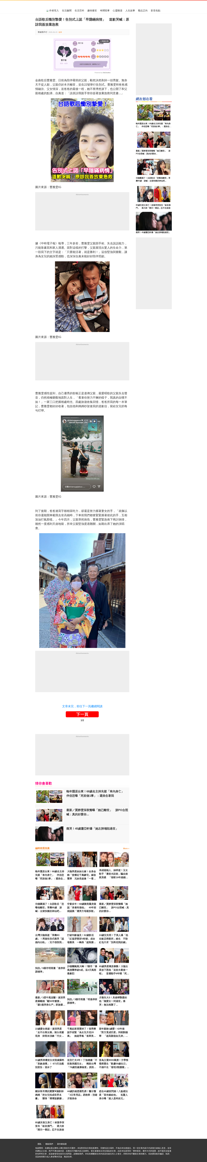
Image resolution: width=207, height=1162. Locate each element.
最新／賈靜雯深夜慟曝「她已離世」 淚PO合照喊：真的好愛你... (97, 812)
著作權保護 (62, 1144)
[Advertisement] (82, 213)
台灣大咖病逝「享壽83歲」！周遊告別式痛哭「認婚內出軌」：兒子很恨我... (49, 939)
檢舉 (60, 32)
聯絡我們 (49, 1144)
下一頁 (82, 714)
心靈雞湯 (117, 10)
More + (126, 848)
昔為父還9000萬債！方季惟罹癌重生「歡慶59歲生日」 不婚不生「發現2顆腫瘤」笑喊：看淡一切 (114, 1064)
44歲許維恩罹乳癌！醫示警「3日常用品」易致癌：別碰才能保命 (82, 1095)
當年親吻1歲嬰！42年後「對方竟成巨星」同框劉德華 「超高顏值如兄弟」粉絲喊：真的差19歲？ (113, 1032)
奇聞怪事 (105, 10)
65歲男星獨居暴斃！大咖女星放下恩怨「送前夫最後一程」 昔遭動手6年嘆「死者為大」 (114, 970)
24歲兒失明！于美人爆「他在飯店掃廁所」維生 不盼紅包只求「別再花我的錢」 (113, 939)
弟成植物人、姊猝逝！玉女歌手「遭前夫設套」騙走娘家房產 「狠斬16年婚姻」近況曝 (113, 874)
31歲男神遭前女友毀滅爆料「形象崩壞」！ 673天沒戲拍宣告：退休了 (49, 1064)
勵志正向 (143, 10)
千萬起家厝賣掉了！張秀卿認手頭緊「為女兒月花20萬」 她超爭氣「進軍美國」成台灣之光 (81, 1032)
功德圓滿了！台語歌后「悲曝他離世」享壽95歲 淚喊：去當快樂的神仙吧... (49, 907)
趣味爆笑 (92, 10)
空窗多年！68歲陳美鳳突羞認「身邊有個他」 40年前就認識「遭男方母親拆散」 (81, 907)
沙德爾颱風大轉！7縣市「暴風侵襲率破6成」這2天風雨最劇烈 (82, 970)
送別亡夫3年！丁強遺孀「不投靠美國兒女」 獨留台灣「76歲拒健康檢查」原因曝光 (82, 1064)
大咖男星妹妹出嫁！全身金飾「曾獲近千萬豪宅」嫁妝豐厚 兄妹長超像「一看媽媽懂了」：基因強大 (81, 875)
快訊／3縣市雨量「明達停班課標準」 (82, 1001)
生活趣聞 (67, 10)
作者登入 (54, 10)
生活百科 (79, 10)
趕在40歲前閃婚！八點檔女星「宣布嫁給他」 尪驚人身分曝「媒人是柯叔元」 (113, 1095)
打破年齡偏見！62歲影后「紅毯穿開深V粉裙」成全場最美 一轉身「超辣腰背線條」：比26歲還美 (81, 939)
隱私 (39, 1144)
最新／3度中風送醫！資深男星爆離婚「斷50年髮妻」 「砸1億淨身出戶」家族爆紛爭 (50, 1001)
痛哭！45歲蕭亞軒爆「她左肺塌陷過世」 (92, 828)
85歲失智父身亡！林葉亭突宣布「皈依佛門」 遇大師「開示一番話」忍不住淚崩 (49, 1126)
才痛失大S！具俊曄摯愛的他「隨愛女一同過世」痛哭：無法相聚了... (113, 1001)
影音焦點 (155, 10)
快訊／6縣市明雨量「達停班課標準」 (50, 970)
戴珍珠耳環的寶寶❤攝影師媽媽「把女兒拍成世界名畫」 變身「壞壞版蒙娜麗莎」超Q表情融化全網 (49, 1095)
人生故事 (130, 10)
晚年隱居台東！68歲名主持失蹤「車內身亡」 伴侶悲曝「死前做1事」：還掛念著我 (96, 793)
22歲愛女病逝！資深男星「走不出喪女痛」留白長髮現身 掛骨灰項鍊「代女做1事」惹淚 (50, 1032)
